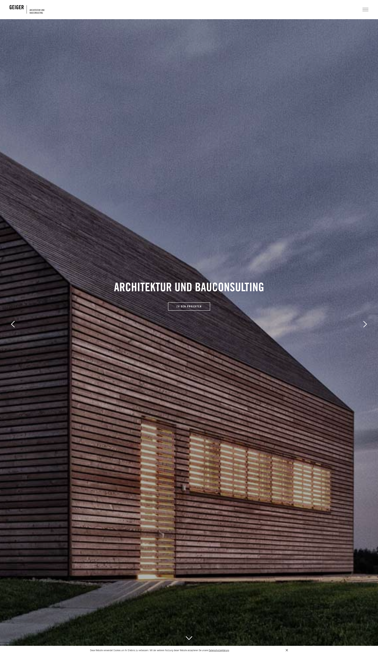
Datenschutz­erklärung (219, 650)
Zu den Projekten (189, 306)
